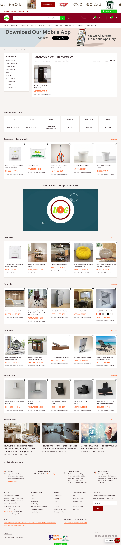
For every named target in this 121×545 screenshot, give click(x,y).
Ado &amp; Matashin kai (51, 127)
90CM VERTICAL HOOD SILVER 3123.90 (14, 403)
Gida (5, 25)
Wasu (32, 25)
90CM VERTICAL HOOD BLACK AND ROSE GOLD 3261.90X (105, 403)
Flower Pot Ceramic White (81, 165)
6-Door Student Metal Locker (59, 311)
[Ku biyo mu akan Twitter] (99, 536)
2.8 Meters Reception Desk (13, 311)
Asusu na (83, 19)
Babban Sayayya (36, 504)
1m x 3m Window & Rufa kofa (82, 357)
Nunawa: (56, 61)
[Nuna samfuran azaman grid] (111, 61)
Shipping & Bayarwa (37, 509)
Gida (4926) (10, 60)
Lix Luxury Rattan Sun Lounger (60, 357)
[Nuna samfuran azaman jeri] (114, 61)
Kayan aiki (89, 119)
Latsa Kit (56, 504)
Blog (49, 25)
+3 (111, 314)
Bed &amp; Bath (32, 127)
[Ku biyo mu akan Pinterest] (106, 536)
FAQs (55, 501)
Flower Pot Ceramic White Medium (104, 166)
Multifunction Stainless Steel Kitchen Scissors (59, 166)
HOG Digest (90, 25)
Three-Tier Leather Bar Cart (59, 264)
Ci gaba (56, 506)
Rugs (70, 127)
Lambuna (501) (11, 66)
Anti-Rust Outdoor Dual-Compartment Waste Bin (35, 358)
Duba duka (114, 139)
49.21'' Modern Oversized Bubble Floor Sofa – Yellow (83, 265)
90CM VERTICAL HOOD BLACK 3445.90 (60, 403)
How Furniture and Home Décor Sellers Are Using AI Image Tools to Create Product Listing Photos (20, 449)
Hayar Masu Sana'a (78, 498)
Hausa (6, 533)
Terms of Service (59, 512)
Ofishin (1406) (10, 63)
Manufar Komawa (36, 512)
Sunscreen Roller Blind (80, 311)
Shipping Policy (12, 481)
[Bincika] (62, 18)
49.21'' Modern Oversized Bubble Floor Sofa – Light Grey (106, 265)
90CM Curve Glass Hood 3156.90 (35, 403)
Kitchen (108, 127)
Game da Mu (58, 495)
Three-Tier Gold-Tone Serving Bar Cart (36, 265)
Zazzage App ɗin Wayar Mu (39, 506)
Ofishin (13, 25)
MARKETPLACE (8, 511)
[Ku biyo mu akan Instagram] (103, 536)
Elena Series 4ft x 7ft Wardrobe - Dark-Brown (42, 86)
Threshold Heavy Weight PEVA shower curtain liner (14, 166)
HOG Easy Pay (69, 25)
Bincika (33, 498)
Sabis (41, 25)
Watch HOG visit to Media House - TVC (75, 522)
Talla (74, 495)
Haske (108, 119)
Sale (13, 119)
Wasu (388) (9, 69)
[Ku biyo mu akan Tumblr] (116, 536)
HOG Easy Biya (77, 501)
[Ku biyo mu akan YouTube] (109, 536)
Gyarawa (89, 127)
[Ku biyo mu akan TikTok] (113, 536)
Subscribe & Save (110, 11)
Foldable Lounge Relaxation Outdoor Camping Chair (104, 358)
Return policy (51, 474)
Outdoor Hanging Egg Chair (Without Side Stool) (13, 358)
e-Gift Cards (58, 25)
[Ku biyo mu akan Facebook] (96, 536)
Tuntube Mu (34, 501)
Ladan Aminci (77, 504)
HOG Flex (81, 25)
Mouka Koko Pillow (33, 165)
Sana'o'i (56, 498)
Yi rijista (97, 508)
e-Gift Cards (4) (10, 78)
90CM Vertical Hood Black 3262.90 (81, 403)
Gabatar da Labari (78, 506)
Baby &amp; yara (13, 127)
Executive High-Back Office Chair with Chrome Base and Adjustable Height (36, 312)
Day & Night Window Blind (104, 311)
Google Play (60, 38)
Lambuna (23, 25)
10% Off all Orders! (43, 4)
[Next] (117, 160)
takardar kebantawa (60, 509)
